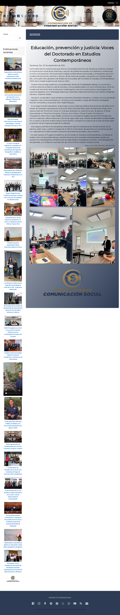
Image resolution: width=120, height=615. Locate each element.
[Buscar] (19, 38)
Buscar (6, 34)
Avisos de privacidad (60, 598)
